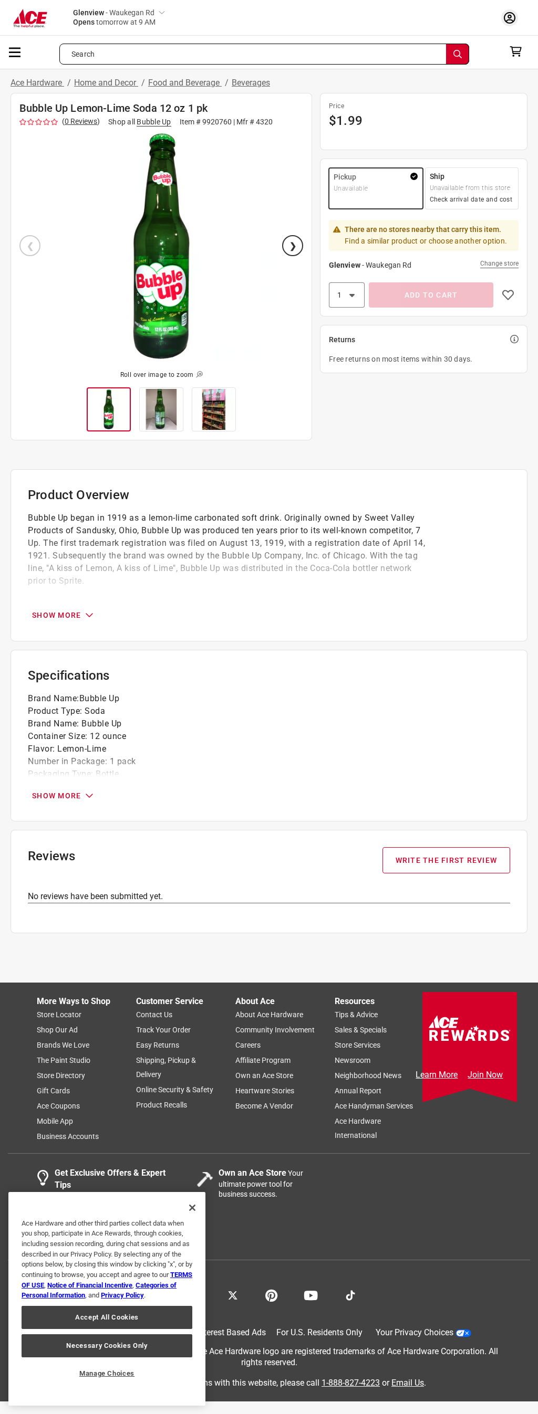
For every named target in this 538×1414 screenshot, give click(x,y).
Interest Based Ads (231, 1333)
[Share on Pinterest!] (271, 1294)
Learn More (437, 1075)
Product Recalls (161, 1105)
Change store (499, 263)
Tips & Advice (356, 1015)
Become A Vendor (264, 1106)
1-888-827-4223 (351, 1383)
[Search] (457, 54)
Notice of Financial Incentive (89, 1285)
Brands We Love (63, 1045)
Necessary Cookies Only (106, 1345)
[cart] (519, 51)
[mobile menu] (15, 51)
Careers (248, 1045)
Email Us (407, 1383)
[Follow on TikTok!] (350, 1294)
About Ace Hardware (269, 1015)
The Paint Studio (63, 1061)
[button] (161, 246)
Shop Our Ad (57, 1030)
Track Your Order (163, 1030)
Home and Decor (106, 83)
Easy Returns (157, 1045)
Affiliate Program (263, 1061)
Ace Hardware (37, 83)
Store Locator (59, 1015)
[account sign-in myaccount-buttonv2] (512, 17)
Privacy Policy (122, 1295)
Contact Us (154, 1015)
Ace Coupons (58, 1106)
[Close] (192, 1207)
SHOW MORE (56, 615)
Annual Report (358, 1091)
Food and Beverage (185, 83)
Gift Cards (53, 1091)
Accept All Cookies (107, 1317)
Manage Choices (106, 1373)
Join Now (485, 1075)
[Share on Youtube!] (311, 1294)
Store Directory (61, 1076)
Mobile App (55, 1121)
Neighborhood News (368, 1076)
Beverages (251, 83)
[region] (106, 1299)
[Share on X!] (232, 1294)
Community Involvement (275, 1030)
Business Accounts (68, 1137)
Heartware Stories (264, 1091)
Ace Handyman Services (374, 1106)
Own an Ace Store (264, 1076)
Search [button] (83, 54)
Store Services (357, 1045)
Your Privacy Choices (414, 1333)
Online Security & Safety (174, 1090)
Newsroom (352, 1061)
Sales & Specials (361, 1030)
